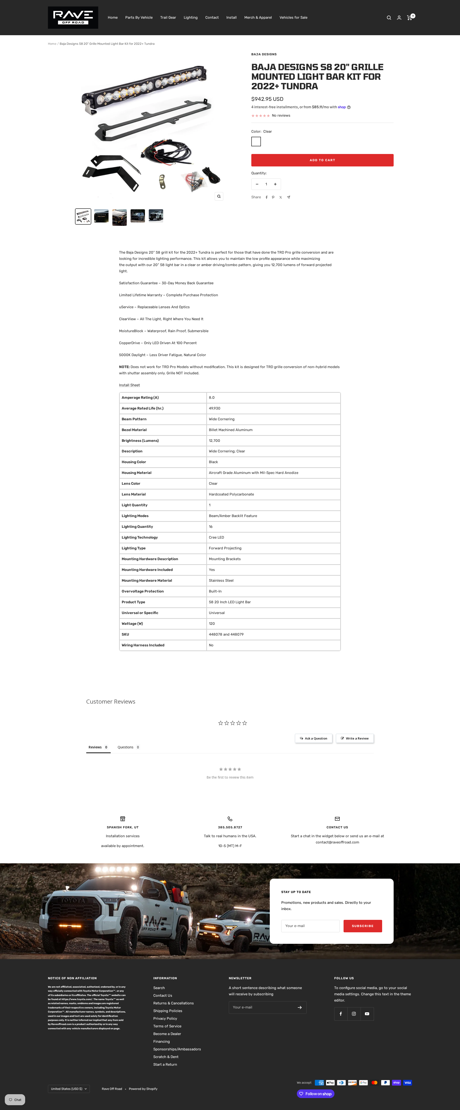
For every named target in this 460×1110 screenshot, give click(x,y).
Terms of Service (167, 1026)
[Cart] (409, 17)
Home (113, 17)
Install (231, 17)
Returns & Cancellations (173, 1003)
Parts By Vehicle (139, 17)
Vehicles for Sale (293, 17)
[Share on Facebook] (267, 197)
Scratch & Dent (165, 1057)
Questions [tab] (125, 747)
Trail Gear (168, 17)
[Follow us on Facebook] (340, 1013)
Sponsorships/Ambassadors (177, 1049)
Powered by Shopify (143, 1089)
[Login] (399, 18)
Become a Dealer (167, 1034)
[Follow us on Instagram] (354, 1013)
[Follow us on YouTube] (367, 1013)
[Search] (389, 18)
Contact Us (162, 995)
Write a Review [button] (357, 738)
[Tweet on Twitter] (281, 197)
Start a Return (165, 1064)
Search (159, 988)
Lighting (191, 17)
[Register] (300, 1007)
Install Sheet (129, 385)
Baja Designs (264, 54)
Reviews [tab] (95, 747)
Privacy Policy (165, 1018)
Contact (212, 17)
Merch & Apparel (258, 17)
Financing (161, 1041)
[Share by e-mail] (288, 197)
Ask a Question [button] (316, 738)
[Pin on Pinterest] (273, 197)
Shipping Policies (167, 1011)
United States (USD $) (66, 1089)
